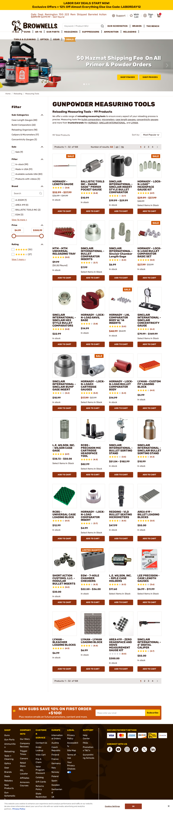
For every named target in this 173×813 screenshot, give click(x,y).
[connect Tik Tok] (135, 749)
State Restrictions (41, 796)
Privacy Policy (18, 809)
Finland (55, 754)
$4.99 (18, 230)
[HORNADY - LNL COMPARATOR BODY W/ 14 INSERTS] (121, 299)
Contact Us (41, 743)
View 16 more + (19, 219)
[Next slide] (167, 65)
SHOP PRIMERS (150, 77)
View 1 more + (19, 259)
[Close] (169, 806)
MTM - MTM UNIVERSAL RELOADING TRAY (64, 251)
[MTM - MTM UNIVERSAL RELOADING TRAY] (64, 232)
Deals (7, 776)
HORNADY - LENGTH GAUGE (62, 182)
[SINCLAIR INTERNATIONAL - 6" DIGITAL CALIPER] (149, 624)
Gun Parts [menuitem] (53, 32)
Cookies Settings (112, 806)
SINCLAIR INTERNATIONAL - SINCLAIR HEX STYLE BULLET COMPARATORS (64, 320)
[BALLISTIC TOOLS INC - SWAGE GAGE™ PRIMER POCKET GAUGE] (93, 166)
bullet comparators (91, 119)
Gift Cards (41, 781)
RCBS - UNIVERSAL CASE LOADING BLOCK (64, 514)
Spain (54, 780)
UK (52, 797)
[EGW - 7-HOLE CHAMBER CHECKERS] (93, 560)
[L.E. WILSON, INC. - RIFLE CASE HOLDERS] (121, 560)
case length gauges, (126, 119)
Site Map (71, 750)
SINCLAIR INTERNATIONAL (112, 122)
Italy (53, 767)
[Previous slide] (6, 65)
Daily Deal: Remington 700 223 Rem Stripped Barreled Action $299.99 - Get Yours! (69, 15)
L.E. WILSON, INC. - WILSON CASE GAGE (63, 448)
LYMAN (134, 122)
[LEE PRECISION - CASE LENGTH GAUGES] (149, 560)
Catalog (40, 777)
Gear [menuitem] (56, 39)
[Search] (102, 26)
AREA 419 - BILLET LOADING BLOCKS (148, 514)
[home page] (35, 26)
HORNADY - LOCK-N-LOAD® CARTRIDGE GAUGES (93, 385)
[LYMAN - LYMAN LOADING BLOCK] (93, 624)
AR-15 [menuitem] (38, 32)
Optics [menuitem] (44, 39)
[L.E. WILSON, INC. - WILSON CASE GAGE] (64, 429)
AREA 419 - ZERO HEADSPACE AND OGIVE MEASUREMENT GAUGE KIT (120, 645)
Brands (8, 772)
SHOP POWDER (127, 77)
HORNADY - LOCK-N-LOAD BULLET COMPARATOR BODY (121, 385)
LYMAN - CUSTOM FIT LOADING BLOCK (149, 384)
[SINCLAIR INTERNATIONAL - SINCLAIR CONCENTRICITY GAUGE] (149, 299)
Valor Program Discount (40, 769)
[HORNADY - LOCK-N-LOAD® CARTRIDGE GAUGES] (93, 366)
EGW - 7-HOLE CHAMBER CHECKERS (90, 578)
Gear (6, 767)
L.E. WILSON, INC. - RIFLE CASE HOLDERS (120, 578)
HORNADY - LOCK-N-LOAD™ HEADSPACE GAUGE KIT (149, 185)
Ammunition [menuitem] (111, 32)
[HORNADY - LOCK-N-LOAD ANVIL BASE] (93, 299)
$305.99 (37, 230)
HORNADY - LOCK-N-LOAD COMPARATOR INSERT (93, 515)
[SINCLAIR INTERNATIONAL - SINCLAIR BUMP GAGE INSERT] (64, 366)
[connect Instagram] (127, 749)
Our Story (25, 739)
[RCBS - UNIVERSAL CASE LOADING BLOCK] (64, 496)
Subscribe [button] (153, 712)
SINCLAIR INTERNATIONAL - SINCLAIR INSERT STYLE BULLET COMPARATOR (121, 187)
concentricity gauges (147, 119)
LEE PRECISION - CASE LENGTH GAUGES (148, 578)
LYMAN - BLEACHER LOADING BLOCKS (64, 642)
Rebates (8, 780)
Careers (24, 758)
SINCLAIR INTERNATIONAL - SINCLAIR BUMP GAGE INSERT (64, 385)
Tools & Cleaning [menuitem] (25, 39)
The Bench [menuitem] (152, 26)
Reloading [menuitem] (130, 32)
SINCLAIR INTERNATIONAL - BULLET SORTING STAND (121, 449)
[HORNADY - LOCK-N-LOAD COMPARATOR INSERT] (93, 496)
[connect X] (144, 749)
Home (8, 94)
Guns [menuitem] (27, 32)
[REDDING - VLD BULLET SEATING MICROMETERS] (121, 496)
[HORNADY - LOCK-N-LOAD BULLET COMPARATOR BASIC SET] (149, 232)
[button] (148, 15)
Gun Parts (9, 739)
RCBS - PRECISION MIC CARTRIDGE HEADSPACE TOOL (91, 450)
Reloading (18, 94)
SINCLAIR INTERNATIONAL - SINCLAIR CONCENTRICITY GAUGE (149, 320)
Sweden (55, 785)
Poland (55, 776)
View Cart (41, 754)
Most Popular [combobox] (149, 134)
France (55, 759)
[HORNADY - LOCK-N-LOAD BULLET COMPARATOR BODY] (121, 366)
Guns (7, 735)
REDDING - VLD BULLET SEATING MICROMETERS (120, 514)
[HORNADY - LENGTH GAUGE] (64, 166)
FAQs (85, 743)
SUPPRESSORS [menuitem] (90, 32)
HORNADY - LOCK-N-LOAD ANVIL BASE (93, 317)
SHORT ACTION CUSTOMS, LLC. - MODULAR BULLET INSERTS (63, 579)
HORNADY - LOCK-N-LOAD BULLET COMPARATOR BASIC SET (149, 252)
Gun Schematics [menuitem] (117, 26)
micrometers (108, 119)
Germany (56, 763)
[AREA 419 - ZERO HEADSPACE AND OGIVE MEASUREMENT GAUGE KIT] (121, 624)
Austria (55, 743)
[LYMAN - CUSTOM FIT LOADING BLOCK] (149, 366)
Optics (7, 763)
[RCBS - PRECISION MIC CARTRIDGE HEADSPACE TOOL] (93, 429)
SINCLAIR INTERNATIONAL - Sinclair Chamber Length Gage (121, 252)
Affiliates (24, 778)
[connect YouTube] (118, 749)
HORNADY (93, 122)
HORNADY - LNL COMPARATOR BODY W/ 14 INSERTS (119, 318)
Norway (55, 772)
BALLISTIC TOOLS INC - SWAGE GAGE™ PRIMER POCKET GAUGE (92, 185)
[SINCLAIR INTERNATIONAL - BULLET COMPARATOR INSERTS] (93, 232)
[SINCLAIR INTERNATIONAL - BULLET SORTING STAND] (121, 429)
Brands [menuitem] (137, 26)
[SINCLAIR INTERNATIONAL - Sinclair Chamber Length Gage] (121, 232)
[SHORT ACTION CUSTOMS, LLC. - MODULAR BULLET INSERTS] (64, 560)
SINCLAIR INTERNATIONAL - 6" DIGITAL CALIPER (149, 643)
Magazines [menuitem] (71, 32)
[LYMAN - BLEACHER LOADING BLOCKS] (64, 624)
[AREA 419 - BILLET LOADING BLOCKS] (149, 496)
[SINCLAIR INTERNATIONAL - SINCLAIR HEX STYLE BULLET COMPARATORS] (64, 299)
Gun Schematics (9, 795)
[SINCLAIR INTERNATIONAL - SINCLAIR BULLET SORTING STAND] (149, 429)
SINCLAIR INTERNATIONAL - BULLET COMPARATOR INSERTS (92, 253)
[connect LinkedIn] (153, 749)
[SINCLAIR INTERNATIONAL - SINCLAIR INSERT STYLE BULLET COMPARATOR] (121, 166)
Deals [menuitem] (70, 39)
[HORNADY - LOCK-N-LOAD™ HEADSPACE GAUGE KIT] (149, 166)
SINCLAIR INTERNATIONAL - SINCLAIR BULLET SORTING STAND (149, 449)
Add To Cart (64, 211)
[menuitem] (17, 32)
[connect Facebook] (109, 749)
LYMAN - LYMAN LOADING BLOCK (91, 640)
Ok (133, 806)
